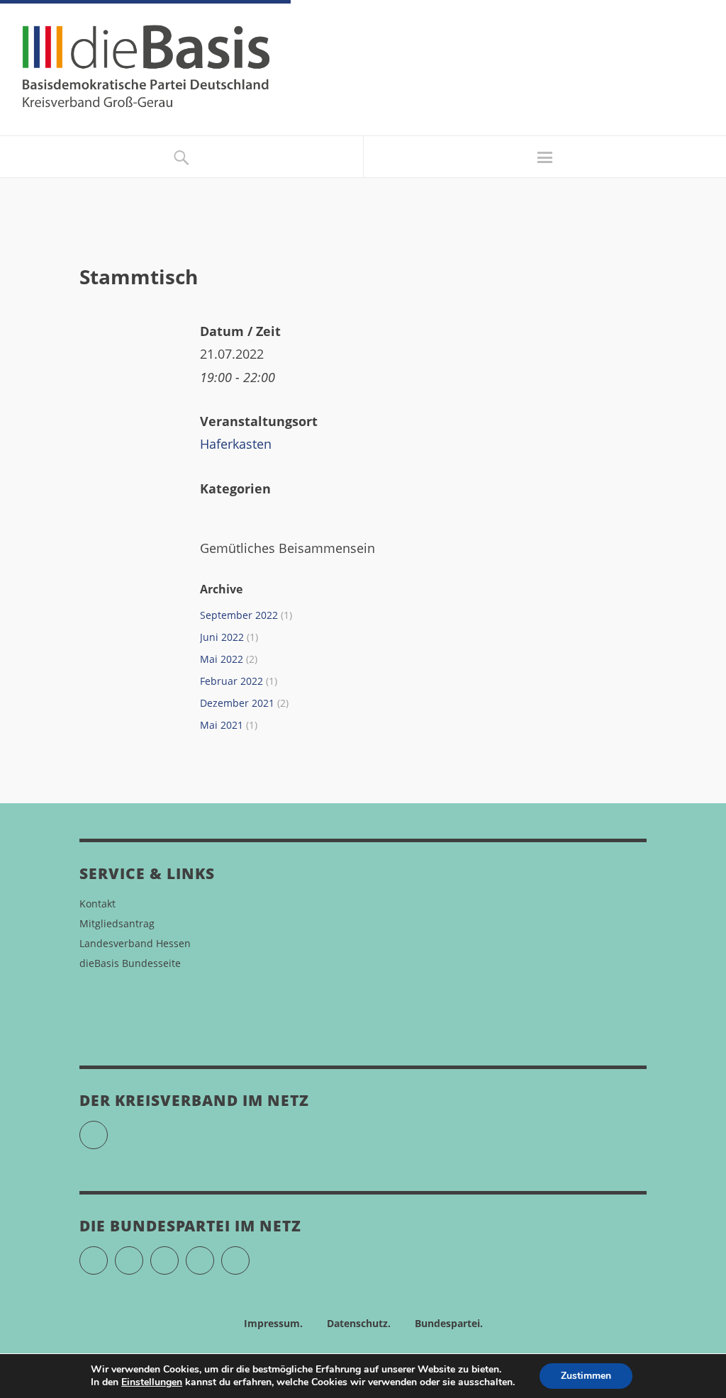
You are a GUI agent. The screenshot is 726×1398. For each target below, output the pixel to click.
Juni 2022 (222, 637)
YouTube (107, 1129)
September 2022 (239, 615)
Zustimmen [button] (586, 1375)
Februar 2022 (231, 681)
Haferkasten (236, 443)
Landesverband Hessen (135, 943)
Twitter (107, 1254)
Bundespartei (447, 1323)
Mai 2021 (221, 725)
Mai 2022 (221, 659)
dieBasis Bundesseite (130, 963)
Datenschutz (357, 1323)
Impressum (272, 1323)
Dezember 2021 (237, 703)
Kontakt (97, 903)
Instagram (178, 1254)
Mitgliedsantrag (117, 923)
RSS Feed (249, 1254)
